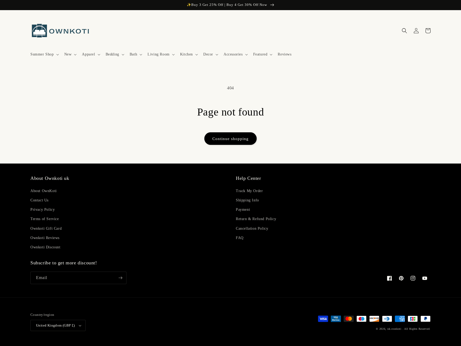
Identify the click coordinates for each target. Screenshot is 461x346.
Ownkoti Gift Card (46, 228)
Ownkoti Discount (45, 247)
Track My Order (249, 191)
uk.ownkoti (394, 328)
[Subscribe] (120, 278)
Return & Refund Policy (256, 219)
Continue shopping (230, 139)
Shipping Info (247, 200)
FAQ (240, 238)
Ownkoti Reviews (44, 238)
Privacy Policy (42, 210)
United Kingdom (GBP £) (55, 325)
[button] (44, 54)
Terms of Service (44, 219)
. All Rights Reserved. (417, 328)
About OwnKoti (43, 191)
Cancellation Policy (252, 228)
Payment (243, 210)
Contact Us (39, 200)
